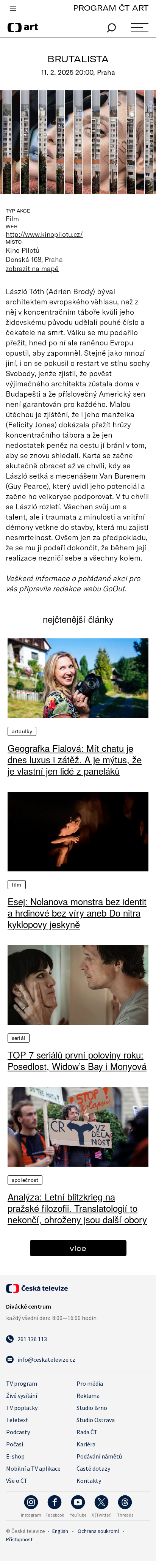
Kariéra (85, 1444)
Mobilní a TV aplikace (33, 1468)
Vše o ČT (17, 1480)
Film (17, 884)
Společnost (25, 1180)
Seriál (18, 1038)
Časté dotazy (93, 1468)
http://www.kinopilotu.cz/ (44, 234)
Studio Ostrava (95, 1420)
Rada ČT (87, 1432)
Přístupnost (19, 1539)
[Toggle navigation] (13, 8)
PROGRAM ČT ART (110, 8)
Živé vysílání (21, 1395)
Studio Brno (91, 1407)
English (60, 1531)
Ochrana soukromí (98, 1531)
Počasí (14, 1444)
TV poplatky (21, 1407)
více (78, 1248)
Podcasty (18, 1432)
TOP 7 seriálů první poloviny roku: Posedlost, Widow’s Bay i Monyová (77, 1060)
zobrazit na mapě (32, 268)
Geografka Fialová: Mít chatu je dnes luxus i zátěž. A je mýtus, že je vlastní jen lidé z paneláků (75, 759)
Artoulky (22, 731)
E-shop (15, 1456)
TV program (21, 1383)
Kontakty (88, 1480)
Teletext (17, 1420)
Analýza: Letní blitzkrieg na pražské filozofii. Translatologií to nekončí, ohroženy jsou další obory (77, 1208)
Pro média (89, 1383)
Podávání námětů (99, 1456)
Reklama (88, 1395)
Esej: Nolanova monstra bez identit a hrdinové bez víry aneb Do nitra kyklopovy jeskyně (77, 913)
